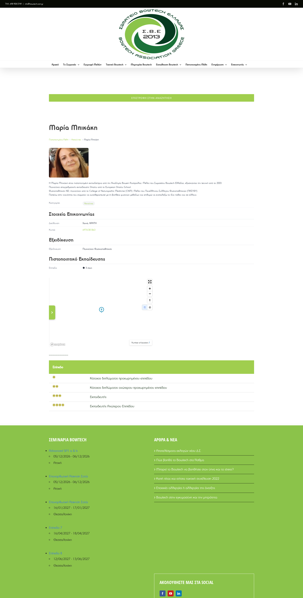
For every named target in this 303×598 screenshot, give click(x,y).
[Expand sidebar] (52, 312)
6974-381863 (89, 229)
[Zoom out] (149, 293)
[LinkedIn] (179, 593)
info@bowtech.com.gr (34, 3)
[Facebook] (163, 593)
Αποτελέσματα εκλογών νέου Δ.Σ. (178, 451)
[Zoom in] (149, 288)
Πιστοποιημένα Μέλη (59, 139)
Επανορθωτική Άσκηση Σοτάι (68, 476)
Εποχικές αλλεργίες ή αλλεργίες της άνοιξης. (186, 488)
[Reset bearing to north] (149, 300)
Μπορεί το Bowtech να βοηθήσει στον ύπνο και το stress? (195, 469)
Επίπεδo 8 (55, 553)
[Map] (144, 307)
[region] (101, 312)
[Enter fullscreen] (149, 281)
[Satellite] (149, 307)
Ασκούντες (76, 139)
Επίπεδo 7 (55, 528)
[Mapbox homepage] (57, 344)
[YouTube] (171, 593)
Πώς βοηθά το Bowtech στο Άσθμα (180, 460)
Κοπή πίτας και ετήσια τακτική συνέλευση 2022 (187, 479)
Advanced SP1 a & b (63, 451)
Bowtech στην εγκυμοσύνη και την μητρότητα (186, 497)
